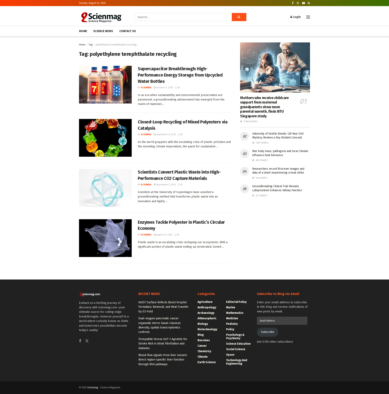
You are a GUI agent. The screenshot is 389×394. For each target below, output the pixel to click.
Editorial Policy (236, 302)
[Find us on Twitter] (297, 3)
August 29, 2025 (164, 234)
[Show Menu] (308, 17)
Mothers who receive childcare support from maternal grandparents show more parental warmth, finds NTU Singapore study (264, 107)
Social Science (235, 349)
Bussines (204, 340)
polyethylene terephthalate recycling (116, 44)
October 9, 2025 (164, 87)
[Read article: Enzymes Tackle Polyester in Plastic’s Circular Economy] (105, 238)
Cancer (202, 346)
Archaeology (206, 313)
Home (82, 44)
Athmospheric (207, 318)
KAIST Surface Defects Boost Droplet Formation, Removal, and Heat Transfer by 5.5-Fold (163, 307)
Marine (230, 307)
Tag (91, 44)
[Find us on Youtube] (303, 3)
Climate (203, 356)
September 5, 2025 (166, 184)
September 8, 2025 (166, 134)
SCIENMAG (146, 87)
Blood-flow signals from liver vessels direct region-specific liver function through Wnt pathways (162, 359)
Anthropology (207, 307)
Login (297, 17)
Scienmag (92, 387)
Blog (201, 335)
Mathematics (235, 313)
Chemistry (204, 351)
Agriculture (205, 302)
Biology (203, 324)
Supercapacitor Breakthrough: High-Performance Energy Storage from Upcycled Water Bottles (180, 75)
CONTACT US (127, 31)
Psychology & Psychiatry (235, 336)
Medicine (232, 318)
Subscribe (267, 332)
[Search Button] (239, 17)
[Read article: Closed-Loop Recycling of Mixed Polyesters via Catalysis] (105, 138)
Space (230, 354)
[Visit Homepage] (101, 17)
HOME (83, 31)
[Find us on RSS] (309, 3)
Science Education (238, 343)
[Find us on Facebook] (293, 3)
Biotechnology (207, 329)
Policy (230, 329)
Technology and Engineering (236, 361)
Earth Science (207, 362)
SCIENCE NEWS (103, 31)
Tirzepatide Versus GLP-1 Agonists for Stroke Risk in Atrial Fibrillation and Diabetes (162, 343)
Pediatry (232, 324)
